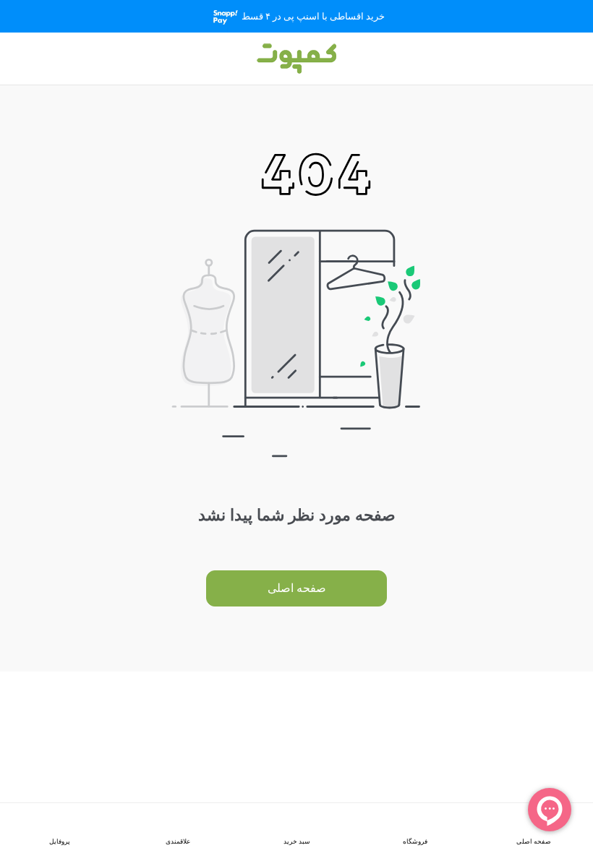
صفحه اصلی (297, 588)
